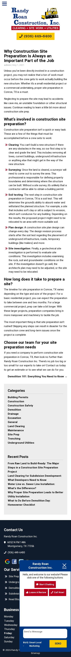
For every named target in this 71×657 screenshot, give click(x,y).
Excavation (14, 418)
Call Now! (59, 592)
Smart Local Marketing (35, 644)
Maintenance (16, 430)
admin (7, 65)
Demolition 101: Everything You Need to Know (37, 376)
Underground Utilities (21, 443)
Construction (16, 401)
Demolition (14, 410)
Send (58, 643)
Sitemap (35, 653)
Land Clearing (16, 426)
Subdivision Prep (17, 594)
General (12, 422)
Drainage (13, 414)
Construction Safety (20, 405)
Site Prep (13, 434)
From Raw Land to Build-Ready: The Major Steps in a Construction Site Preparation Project (33, 468)
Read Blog (14, 599)
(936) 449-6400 (37, 36)
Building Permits (18, 397)
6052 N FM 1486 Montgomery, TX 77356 (21, 544)
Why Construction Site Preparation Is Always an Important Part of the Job (29, 56)
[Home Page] (35, 19)
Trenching (14, 439)
